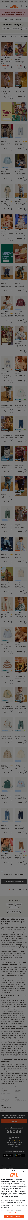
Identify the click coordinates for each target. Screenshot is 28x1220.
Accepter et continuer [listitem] (14, 1217)
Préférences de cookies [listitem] (14, 1213)
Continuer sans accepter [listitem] (19, 1171)
